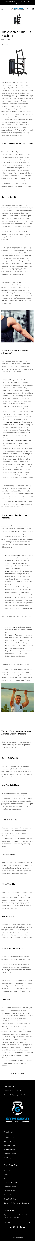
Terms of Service (10, 1154)
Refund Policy (9, 1141)
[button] (2, 9)
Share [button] (6, 44)
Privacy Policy (9, 1137)
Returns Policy (9, 1145)
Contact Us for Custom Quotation (17, 1203)
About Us (7, 1170)
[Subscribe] (29, 1222)
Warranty (7, 1158)
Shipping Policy (10, 1149)
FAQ (5, 1178)
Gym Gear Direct (19, 1237)
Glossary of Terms (11, 1182)
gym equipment (14, 208)
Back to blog (19, 1073)
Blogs (6, 1174)
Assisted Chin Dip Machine (16, 122)
